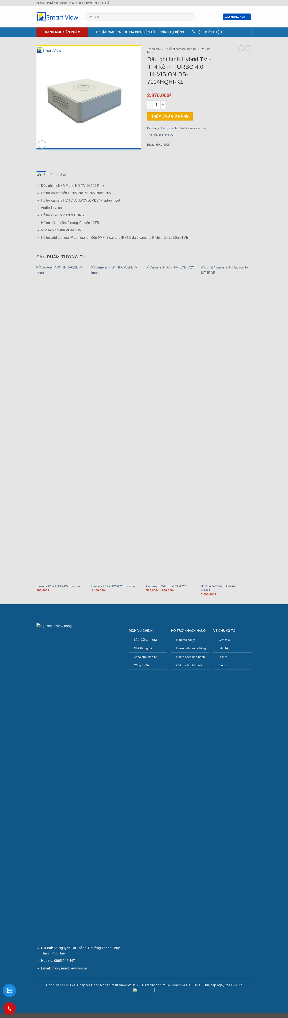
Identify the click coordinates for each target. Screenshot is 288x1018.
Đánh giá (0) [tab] (57, 175)
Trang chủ (154, 48)
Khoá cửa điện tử (145, 657)
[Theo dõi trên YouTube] (249, 3)
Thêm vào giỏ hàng (170, 116)
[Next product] (241, 48)
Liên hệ (194, 32)
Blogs (222, 665)
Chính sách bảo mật (189, 665)
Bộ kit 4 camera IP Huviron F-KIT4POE (220, 588)
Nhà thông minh (144, 648)
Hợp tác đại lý (185, 639)
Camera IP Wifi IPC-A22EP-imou (58, 586)
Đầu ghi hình (169, 128)
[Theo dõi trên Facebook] (245, 3)
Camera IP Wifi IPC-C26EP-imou (113, 586)
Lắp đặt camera (107, 32)
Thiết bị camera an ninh (180, 48)
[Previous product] (248, 48)
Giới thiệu (213, 32)
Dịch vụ (224, 657)
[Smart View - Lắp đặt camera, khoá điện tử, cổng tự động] (57, 16)
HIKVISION (163, 144)
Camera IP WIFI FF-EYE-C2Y (166, 586)
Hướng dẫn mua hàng (191, 648)
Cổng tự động (172, 32)
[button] (237, 17)
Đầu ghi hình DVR (164, 134)
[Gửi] (190, 16)
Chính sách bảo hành (190, 657)
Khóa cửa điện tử (140, 32)
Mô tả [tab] (41, 175)
